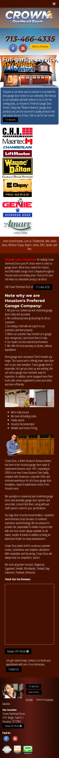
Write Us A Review (40, 46)
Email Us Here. (33, 692)
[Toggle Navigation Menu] (54, 4)
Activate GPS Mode (16, 651)
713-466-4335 (29, 39)
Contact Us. (13, 669)
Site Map (29, 699)
